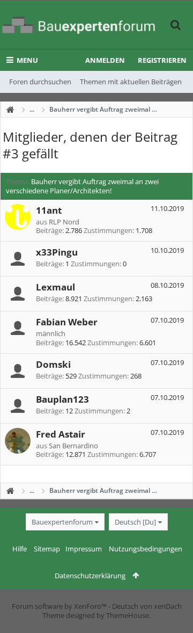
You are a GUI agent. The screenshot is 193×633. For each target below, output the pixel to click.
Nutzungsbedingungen (145, 549)
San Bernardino (73, 445)
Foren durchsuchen (40, 81)
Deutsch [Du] (135, 522)
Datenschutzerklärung (90, 575)
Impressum (83, 549)
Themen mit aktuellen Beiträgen (131, 81)
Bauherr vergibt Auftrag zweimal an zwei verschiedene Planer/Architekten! (82, 186)
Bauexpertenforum (62, 522)
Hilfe (19, 549)
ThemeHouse (127, 615)
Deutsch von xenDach (147, 606)
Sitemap (47, 549)
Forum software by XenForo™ (60, 606)
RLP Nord (64, 222)
